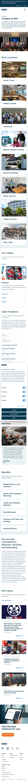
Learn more (13, 3)
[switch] (24, 392)
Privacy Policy (19, 779)
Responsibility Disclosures (8, 774)
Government (4, 761)
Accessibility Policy (6, 772)
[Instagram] (17, 748)
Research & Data (14, 755)
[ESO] (4, 9)
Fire (2, 757)
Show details (21, 406)
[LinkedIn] (8, 748)
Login (21, 759)
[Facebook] (3, 748)
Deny (14, 418)
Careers (21, 757)
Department (4, 338)
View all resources (7, 600)
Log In (24, 5)
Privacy (3, 768)
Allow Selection (14, 414)
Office (3, 333)
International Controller (8, 348)
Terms (3, 770)
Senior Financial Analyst (8, 353)
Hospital (3, 759)
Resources (12, 757)
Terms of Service (6, 776)
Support (18, 5)
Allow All (14, 410)
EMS (3, 755)
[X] (12, 748)
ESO (21, 755)
